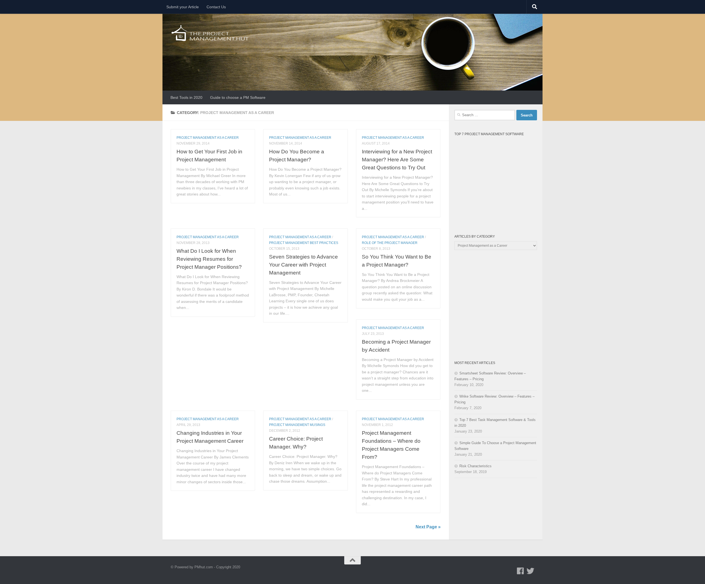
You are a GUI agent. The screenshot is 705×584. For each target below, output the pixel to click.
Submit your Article (182, 7)
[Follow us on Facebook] (520, 571)
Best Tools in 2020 (186, 97)
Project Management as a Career (208, 138)
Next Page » (428, 527)
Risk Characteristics (475, 466)
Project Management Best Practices (303, 243)
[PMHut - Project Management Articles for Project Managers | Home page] (210, 33)
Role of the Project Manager (389, 243)
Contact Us (216, 7)
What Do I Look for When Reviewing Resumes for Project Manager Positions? (209, 259)
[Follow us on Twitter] (530, 571)
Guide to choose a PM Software (237, 97)
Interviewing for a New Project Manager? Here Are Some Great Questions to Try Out (397, 159)
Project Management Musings (297, 425)
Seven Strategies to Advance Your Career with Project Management (303, 265)
